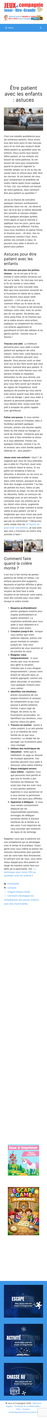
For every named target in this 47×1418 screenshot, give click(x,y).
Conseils (11, 887)
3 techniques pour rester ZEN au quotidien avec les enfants (20, 872)
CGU (18, 1409)
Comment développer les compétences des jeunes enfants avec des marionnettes (21, 899)
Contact (26, 1409)
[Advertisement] (23, 60)
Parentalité (13, 883)
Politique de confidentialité (27, 1406)
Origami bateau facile (18, 892)
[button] (40, 28)
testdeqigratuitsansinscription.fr (23, 1412)
